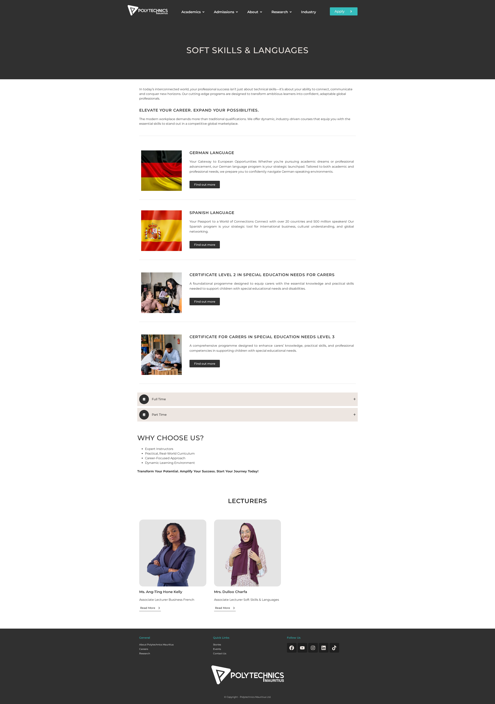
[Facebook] (292, 648)
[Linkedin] (324, 648)
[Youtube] (302, 648)
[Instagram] (313, 648)
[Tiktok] (334, 648)
